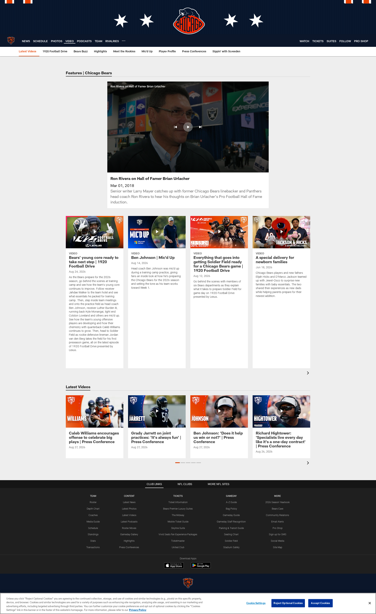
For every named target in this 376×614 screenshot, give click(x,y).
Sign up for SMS (277, 534)
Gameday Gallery (129, 534)
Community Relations (277, 515)
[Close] (369, 603)
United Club (178, 547)
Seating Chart (231, 534)
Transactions (93, 547)
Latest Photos (129, 508)
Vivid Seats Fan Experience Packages (178, 534)
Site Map (277, 547)
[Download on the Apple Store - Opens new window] (174, 565)
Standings (93, 534)
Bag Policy (231, 508)
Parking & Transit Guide (231, 528)
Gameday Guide (231, 515)
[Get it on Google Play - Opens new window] (201, 567)
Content (129, 495)
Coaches (93, 515)
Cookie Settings (256, 603)
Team (93, 495)
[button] (175, 127)
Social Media (277, 540)
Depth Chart (93, 508)
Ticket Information (178, 502)
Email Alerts (277, 521)
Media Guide (93, 521)
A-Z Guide (231, 502)
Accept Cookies (320, 603)
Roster (93, 502)
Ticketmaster (178, 540)
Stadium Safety (231, 547)
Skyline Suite (178, 528)
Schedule (93, 528)
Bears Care (277, 508)
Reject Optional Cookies (288, 603)
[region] (188, 603)
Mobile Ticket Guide (178, 521)
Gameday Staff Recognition (231, 521)
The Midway (178, 515)
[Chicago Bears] (188, 583)
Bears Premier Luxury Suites (178, 508)
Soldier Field (231, 540)
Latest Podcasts (129, 521)
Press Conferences (129, 547)
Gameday (231, 495)
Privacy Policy (137, 609)
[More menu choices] (123, 40)
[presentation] (308, 373)
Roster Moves (129, 528)
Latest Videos (129, 515)
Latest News (129, 502)
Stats (93, 540)
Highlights (129, 540)
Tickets (178, 495)
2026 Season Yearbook (277, 502)
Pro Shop (278, 528)
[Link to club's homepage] (11, 40)
